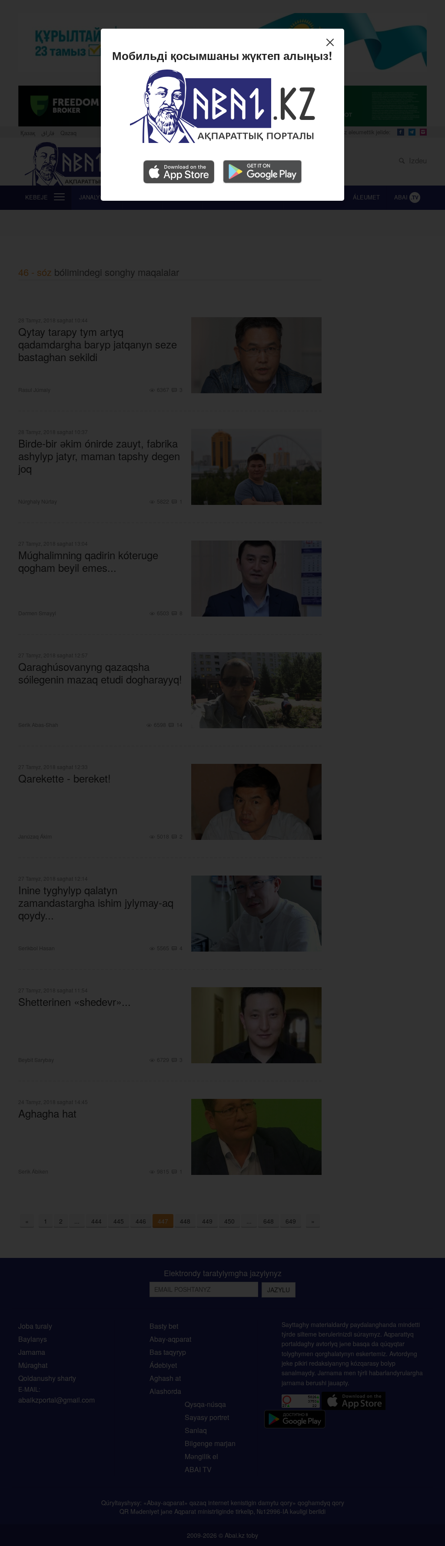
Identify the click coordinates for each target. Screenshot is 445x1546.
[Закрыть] (332, 43)
